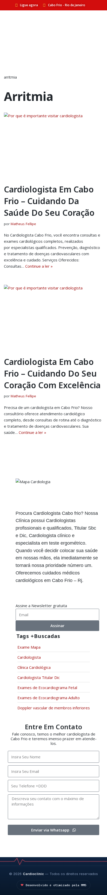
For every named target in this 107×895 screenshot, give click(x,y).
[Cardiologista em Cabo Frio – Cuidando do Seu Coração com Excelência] (53, 318)
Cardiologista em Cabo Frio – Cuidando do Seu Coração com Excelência (52, 373)
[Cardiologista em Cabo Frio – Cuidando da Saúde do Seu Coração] (53, 146)
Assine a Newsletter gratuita (41, 605)
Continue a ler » (39, 266)
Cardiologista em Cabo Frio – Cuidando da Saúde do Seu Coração (49, 201)
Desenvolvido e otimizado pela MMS (56, 885)
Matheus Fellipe (23, 223)
